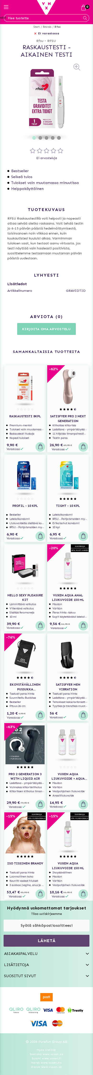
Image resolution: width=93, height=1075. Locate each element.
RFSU (51, 41)
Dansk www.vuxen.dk (46, 1067)
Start (37, 26)
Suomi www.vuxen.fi (46, 1058)
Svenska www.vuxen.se (46, 1054)
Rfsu (58, 26)
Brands (47, 26)
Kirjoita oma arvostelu (46, 329)
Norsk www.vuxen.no (46, 1062)
